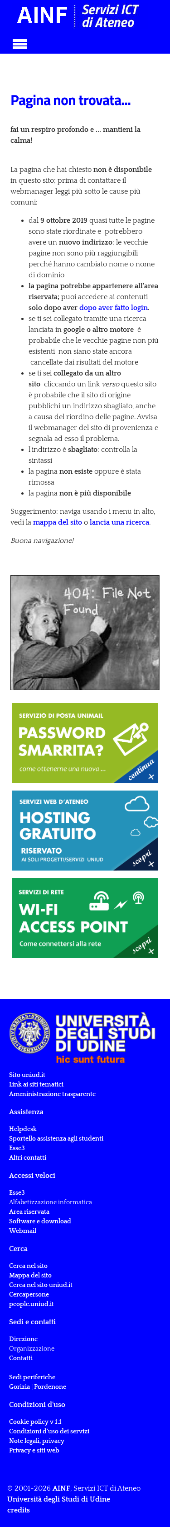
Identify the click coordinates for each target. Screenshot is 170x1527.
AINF (61, 1488)
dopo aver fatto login (113, 308)
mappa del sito (57, 522)
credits (18, 1510)
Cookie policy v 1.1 (35, 1422)
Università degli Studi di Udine (58, 1499)
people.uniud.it (31, 1304)
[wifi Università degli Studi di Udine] (85, 918)
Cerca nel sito (28, 1266)
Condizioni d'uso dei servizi (49, 1431)
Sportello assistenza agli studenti (56, 1138)
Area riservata (29, 1212)
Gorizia (19, 1387)
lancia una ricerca (118, 522)
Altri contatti (27, 1158)
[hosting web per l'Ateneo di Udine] (85, 831)
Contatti (21, 1358)
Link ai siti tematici (36, 1084)
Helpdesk (23, 1129)
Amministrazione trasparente (52, 1094)
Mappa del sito (30, 1275)
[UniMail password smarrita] (85, 743)
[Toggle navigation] (20, 42)
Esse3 (17, 1148)
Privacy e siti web (34, 1450)
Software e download (40, 1221)
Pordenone (50, 1387)
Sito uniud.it (27, 1075)
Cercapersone (29, 1294)
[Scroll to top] (152, 1509)
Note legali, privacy (36, 1441)
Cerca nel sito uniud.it (41, 1285)
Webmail (22, 1231)
